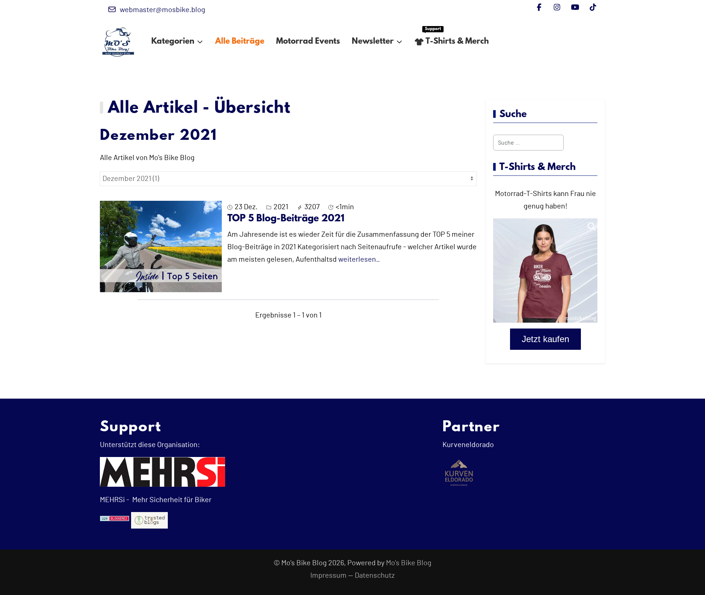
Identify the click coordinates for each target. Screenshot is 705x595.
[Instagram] (557, 7)
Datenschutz (375, 575)
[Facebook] (539, 7)
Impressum (328, 575)
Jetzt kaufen (545, 339)
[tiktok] (593, 7)
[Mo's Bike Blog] (118, 41)
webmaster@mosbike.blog (162, 10)
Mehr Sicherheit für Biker (171, 500)
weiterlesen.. (359, 259)
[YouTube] (575, 7)
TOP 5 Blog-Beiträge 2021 (285, 218)
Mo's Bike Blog (408, 563)
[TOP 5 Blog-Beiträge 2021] (161, 246)
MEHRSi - (114, 500)
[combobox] (528, 142)
